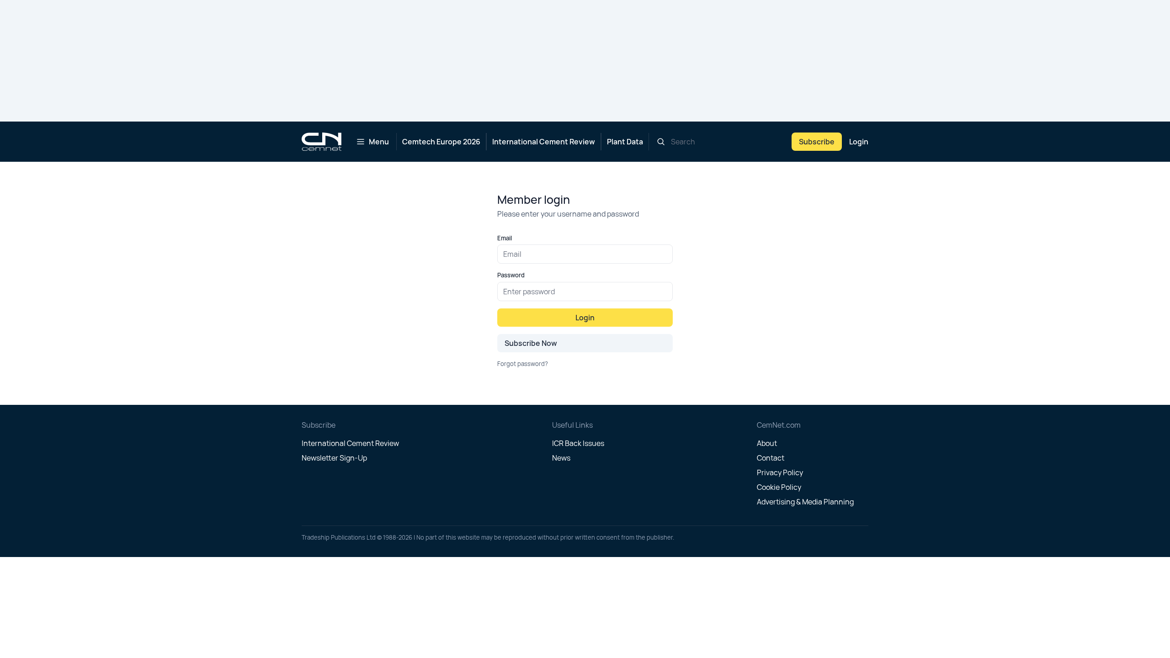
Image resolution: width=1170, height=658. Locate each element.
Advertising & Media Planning (805, 502)
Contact (770, 458)
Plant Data (625, 142)
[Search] (660, 141)
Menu (379, 142)
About (767, 443)
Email (504, 238)
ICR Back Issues (578, 443)
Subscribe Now (531, 343)
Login (858, 142)
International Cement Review (543, 142)
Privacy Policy (780, 472)
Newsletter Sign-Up (334, 458)
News (561, 458)
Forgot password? (522, 364)
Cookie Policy (779, 487)
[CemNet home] (321, 142)
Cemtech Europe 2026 (441, 142)
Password (511, 275)
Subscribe (817, 142)
